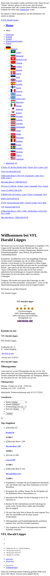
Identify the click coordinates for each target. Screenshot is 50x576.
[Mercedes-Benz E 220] (15, 469)
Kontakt (9, 37)
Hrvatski (19, 116)
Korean (19, 113)
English (19, 81)
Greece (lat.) (20, 99)
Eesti (18, 77)
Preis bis (9, 409)
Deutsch (14, 49)
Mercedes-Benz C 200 (13, 446)
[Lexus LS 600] (12, 455)
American (20, 159)
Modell (8, 404)
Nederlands (20, 127)
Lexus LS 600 (10, 460)
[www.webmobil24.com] (12, 567)
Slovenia (19, 152)
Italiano (19, 106)
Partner (8, 43)
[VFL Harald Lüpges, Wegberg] (25, 20)
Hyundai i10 (10, 432)
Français (19, 91)
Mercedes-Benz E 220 (13, 474)
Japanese (19, 109)
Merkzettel (11, 163)
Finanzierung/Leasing (14, 41)
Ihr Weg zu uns (7, 353)
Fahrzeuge (10, 35)
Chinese (19, 63)
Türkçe (18, 155)
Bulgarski (19, 56)
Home (9, 25)
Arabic (18, 52)
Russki (18, 145)
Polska (18, 134)
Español (19, 84)
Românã (19, 141)
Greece (18, 95)
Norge (18, 131)
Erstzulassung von (13, 407)
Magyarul (19, 102)
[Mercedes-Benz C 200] (15, 441)
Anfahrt (9, 39)
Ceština (19, 67)
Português (20, 138)
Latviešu (19, 124)
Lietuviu (19, 120)
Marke (8, 402)
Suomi (18, 88)
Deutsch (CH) (21, 60)
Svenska (19, 148)
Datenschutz (24, 10)
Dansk (18, 74)
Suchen (9, 414)
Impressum (9, 559)
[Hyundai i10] (11, 428)
